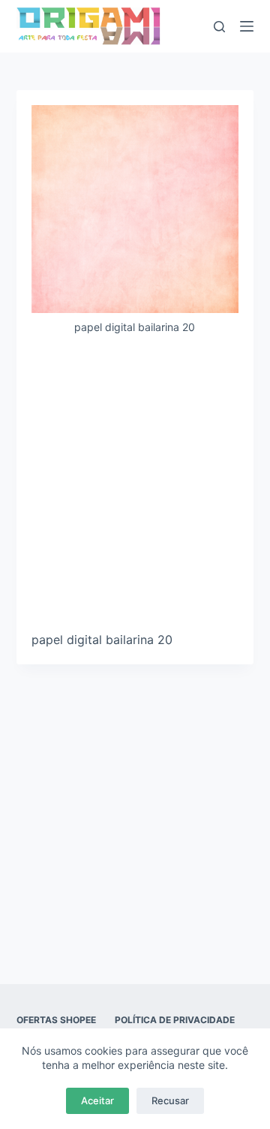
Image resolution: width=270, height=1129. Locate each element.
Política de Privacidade (175, 1019)
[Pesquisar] (219, 26)
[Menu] (247, 26)
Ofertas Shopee (56, 1019)
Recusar (170, 1100)
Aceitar (97, 1100)
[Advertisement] (135, 489)
